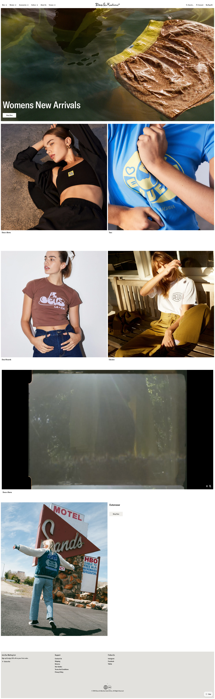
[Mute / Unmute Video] (210, 486)
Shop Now (9, 115)
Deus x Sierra (7, 492)
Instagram (111, 659)
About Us (43, 5)
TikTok (110, 664)
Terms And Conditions (62, 669)
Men (3, 5)
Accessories (23, 5)
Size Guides (58, 667)
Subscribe (7, 661)
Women (12, 5)
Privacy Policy (59, 672)
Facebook (111, 661)
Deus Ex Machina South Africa (104, 691)
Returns (57, 664)
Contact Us (58, 659)
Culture (33, 5)
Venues (51, 5)
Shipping (57, 661)
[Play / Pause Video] (207, 486)
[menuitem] (43, 5)
